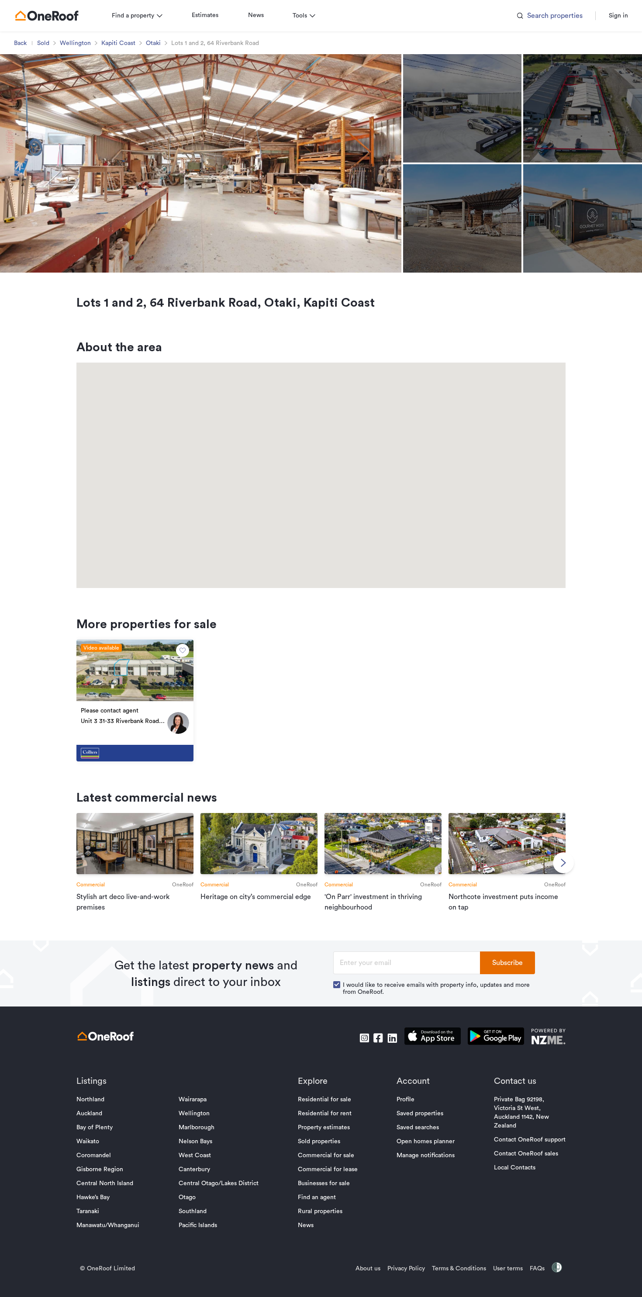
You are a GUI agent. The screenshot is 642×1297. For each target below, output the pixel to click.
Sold (43, 43)
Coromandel (93, 1155)
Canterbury (194, 1169)
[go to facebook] (378, 1038)
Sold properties (319, 1141)
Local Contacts (514, 1168)
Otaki (153, 43)
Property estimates (324, 1127)
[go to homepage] (46, 16)
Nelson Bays (195, 1141)
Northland (90, 1099)
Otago (187, 1197)
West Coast (195, 1155)
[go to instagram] (364, 1038)
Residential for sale (324, 1099)
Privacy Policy (406, 1269)
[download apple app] (432, 1037)
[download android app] (496, 1037)
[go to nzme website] (548, 1037)
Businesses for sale (324, 1183)
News (256, 15)
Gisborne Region (99, 1169)
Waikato (87, 1141)
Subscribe (507, 962)
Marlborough (196, 1127)
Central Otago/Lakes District (219, 1183)
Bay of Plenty (94, 1127)
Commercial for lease (328, 1169)
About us (368, 1269)
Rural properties (320, 1211)
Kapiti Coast (118, 43)
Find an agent (317, 1197)
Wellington (75, 43)
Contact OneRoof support (530, 1140)
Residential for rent (325, 1113)
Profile (405, 1099)
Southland (193, 1211)
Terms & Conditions (459, 1269)
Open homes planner (426, 1141)
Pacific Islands (198, 1225)
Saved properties (420, 1113)
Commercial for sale (326, 1155)
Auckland (89, 1113)
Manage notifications (426, 1155)
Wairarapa (193, 1099)
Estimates (205, 15)
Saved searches (418, 1127)
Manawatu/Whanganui (107, 1225)
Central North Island (104, 1183)
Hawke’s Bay (93, 1197)
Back (20, 43)
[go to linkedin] (392, 1038)
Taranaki (87, 1211)
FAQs (537, 1269)
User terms (508, 1269)
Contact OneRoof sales (526, 1154)
